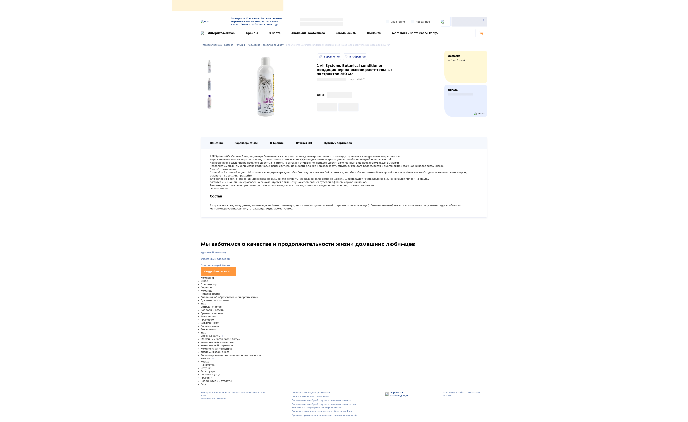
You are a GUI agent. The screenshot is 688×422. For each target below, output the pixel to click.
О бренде (277, 143)
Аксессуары (208, 371)
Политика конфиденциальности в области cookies (322, 411)
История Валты (210, 293)
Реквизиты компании (213, 398)
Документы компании (215, 300)
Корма (205, 361)
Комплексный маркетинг (217, 345)
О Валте (275, 33)
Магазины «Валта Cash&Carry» (415, 33)
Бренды (252, 33)
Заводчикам (208, 316)
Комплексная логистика (216, 348)
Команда (206, 290)
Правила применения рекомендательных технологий (324, 415)
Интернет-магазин (221, 33)
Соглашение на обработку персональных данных (321, 400)
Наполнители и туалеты (216, 381)
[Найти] (446, 22)
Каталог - (229, 45)
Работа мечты (346, 33)
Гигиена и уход (210, 374)
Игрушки (206, 368)
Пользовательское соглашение (310, 396)
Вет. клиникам (210, 322)
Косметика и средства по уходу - (266, 45)
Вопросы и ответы (212, 310)
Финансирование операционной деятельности (231, 355)
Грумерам (207, 319)
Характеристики (246, 143)
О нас (204, 281)
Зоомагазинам (210, 326)
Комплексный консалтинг (217, 342)
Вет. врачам (208, 329)
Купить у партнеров (338, 143)
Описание (217, 143)
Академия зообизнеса (308, 33)
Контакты (374, 33)
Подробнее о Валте (218, 271)
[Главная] (214, 21)
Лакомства (207, 364)
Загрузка (322, 107)
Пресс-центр (209, 284)
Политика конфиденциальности (311, 392)
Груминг (206, 377)
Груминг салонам (212, 313)
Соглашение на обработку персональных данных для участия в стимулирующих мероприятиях (324, 406)
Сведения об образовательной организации (229, 297)
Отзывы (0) (304, 143)
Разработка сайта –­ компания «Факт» (461, 394)
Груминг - (241, 45)
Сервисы (206, 287)
